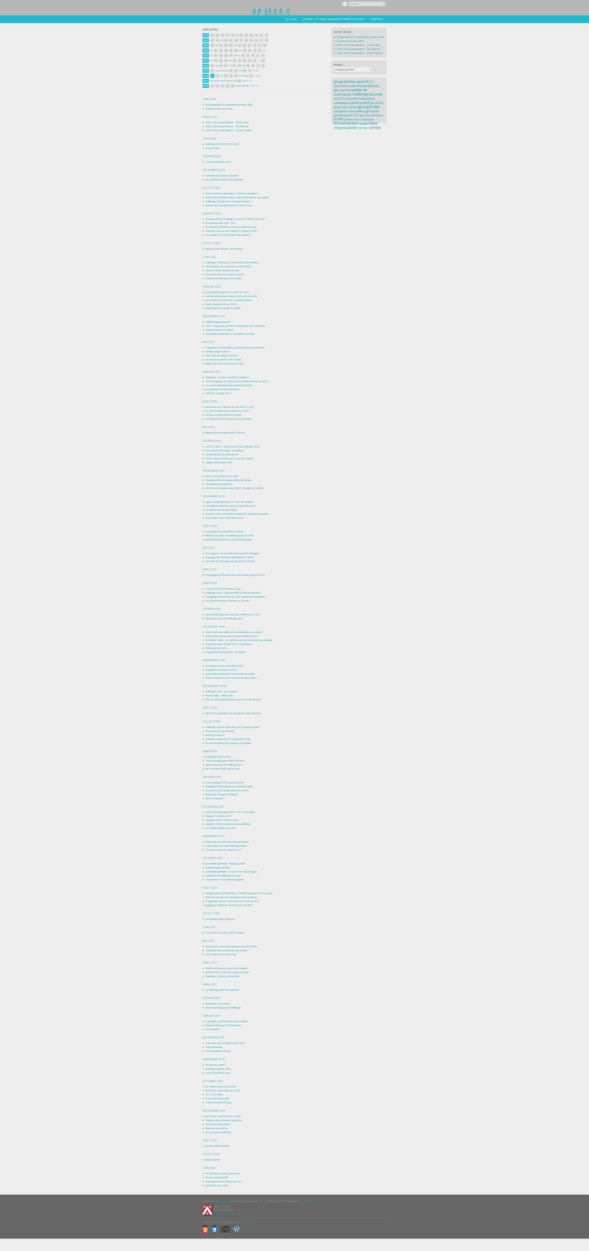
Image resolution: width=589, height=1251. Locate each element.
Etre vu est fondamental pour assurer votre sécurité (233, 699)
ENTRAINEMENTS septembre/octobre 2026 (229, 104)
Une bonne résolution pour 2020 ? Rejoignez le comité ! (235, 488)
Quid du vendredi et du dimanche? (223, 1025)
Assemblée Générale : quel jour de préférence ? (231, 505)
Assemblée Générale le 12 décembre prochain (230, 333)
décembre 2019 (213, 470)
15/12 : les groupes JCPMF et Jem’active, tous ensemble (235, 325)
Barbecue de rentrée (217, 1128)
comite (363, 128)
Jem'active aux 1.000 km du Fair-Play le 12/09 (229, 406)
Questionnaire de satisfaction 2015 (224, 1181)
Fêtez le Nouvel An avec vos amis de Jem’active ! (231, 677)
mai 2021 (208, 342)
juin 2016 (208, 1167)
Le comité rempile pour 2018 (221, 827)
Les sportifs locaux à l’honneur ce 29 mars (228, 600)
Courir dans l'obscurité (217, 1098)
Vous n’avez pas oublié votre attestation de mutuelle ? (234, 632)
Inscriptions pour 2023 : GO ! (221, 222)
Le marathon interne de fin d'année (224, 179)
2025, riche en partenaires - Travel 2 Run (227, 122)
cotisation (341, 111)
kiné (336, 98)
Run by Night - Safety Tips (219, 695)
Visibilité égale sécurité (218, 321)
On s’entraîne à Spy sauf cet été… (223, 768)
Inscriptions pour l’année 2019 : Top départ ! (229, 644)
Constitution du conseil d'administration (226, 845)
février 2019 (211, 608)
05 (230, 60)
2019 (205, 70)
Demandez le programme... (220, 484)
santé (354, 102)
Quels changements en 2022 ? (222, 304)
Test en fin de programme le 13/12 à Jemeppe (230, 811)
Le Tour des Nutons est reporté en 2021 (227, 410)
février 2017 (211, 998)
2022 (205, 55)
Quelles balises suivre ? (218, 351)
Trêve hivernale (214, 1047)
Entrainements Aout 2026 (219, 108)
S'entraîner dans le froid (218, 756)
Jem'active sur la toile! (217, 1185)
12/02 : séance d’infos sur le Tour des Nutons (230, 458)
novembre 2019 (213, 496)
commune (358, 85)
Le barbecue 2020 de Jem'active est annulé (228, 418)
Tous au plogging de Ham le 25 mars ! (226, 760)
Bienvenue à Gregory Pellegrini (222, 794)
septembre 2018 (214, 686)
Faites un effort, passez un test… (223, 270)
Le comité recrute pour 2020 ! (221, 509)
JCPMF (339, 119)
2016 (205, 85)
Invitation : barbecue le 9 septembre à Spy (228, 738)
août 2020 (210, 401)
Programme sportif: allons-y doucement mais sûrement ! (235, 347)
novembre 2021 (213, 316)
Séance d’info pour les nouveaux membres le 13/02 (233, 614)
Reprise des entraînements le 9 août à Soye (229, 205)
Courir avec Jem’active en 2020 (222, 476)
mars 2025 (209, 117)
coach (365, 102)
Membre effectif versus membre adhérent (228, 823)
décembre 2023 (213, 170)
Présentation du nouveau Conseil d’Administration (232, 636)
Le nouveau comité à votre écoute (224, 359)
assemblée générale (363, 111)
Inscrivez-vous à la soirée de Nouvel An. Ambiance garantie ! (237, 513)
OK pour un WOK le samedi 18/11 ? (224, 849)
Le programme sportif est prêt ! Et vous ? (228, 292)
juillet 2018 (211, 721)
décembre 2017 (213, 806)
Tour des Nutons (370, 115)
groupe (365, 107)
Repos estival (213, 1159)
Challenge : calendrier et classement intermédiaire (232, 262)
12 (264, 50)
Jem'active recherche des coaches (223, 1116)
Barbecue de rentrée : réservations (224, 248)
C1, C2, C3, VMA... (215, 1094)
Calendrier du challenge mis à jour (223, 875)
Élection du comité (215, 1064)
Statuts (224, 1201)
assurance (341, 86)
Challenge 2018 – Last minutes (222, 691)
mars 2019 (209, 583)
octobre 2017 (212, 858)
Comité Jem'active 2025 (218, 161)
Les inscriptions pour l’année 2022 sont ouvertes (231, 296)
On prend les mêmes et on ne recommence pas (231, 226)
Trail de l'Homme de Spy (218, 1102)
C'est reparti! (212, 1029)
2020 (205, 65)
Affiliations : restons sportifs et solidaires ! (228, 377)
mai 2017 (208, 940)
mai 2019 (208, 547)
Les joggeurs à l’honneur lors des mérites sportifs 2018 (235, 574)
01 (211, 50)
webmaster (245, 1221)
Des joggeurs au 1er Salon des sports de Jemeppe (232, 553)
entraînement (346, 123)
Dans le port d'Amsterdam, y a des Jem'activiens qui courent (237, 197)
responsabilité (345, 127)
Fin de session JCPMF (217, 1177)
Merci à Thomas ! (214, 798)
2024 (205, 45)
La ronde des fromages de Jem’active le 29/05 (230, 561)
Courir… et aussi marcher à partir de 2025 (333, 19)
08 (244, 65)
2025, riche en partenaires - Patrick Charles (228, 130)
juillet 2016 (211, 1154)
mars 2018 (209, 751)
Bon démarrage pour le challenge (223, 1007)
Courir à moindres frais (217, 1072)
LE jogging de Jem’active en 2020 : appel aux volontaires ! (236, 596)
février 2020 (211, 440)
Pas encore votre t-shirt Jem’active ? (225, 517)
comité (374, 127)
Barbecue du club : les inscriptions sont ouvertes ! (232, 897)
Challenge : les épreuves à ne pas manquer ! (229, 201)
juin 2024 (209, 138)
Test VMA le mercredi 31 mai (221, 954)
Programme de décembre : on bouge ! (226, 651)
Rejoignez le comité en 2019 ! (221, 669)
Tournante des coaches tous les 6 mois (226, 950)
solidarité (359, 89)
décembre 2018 (213, 626)
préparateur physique (359, 119)
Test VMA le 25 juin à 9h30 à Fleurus (225, 932)
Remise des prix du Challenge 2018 (224, 618)
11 (259, 60)
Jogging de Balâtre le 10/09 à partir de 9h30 (229, 905)
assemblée (368, 123)
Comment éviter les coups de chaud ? (225, 274)
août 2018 (209, 707)
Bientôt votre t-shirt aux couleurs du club (227, 972)
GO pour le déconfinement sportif (223, 414)
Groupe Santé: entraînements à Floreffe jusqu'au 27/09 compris (239, 893)
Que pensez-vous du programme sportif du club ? (232, 946)
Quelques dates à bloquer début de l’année (228, 480)
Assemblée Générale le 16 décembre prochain (230, 673)
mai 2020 (208, 427)
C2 (371, 81)
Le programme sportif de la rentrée (224, 531)
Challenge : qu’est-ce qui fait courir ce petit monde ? (233, 727)
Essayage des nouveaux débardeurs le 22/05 (230, 557)
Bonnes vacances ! (215, 734)
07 (240, 50)
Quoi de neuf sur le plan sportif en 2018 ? (227, 790)
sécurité (375, 94)
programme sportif (351, 81)
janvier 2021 (211, 371)
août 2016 (209, 1140)
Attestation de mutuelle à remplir (223, 308)
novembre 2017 (213, 836)
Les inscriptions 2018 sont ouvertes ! (225, 782)
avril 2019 (209, 569)
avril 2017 (209, 962)
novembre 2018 (213, 660)
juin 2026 (209, 99)
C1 (342, 98)
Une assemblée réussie (218, 1050)
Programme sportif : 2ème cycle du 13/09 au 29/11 (233, 901)
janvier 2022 (211, 286)
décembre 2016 (213, 1037)
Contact (377, 19)
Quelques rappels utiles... (219, 1068)
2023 (205, 50)
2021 (205, 60)
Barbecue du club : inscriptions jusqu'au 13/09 (230, 535)
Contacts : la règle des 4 (218, 393)
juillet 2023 (211, 187)
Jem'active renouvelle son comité (223, 1090)
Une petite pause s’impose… (221, 918)
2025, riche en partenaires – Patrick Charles (360, 52)
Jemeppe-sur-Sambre (225, 1213)
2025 (205, 40)
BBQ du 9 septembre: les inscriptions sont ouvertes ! (234, 713)
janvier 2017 (211, 1015)
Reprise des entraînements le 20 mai (225, 432)
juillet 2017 (211, 913)
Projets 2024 (213, 148)
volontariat (342, 94)
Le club (291, 19)
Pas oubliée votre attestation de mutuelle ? (228, 234)
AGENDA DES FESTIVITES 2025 (222, 144)
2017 (205, 80)
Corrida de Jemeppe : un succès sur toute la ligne (231, 871)
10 (244, 80)
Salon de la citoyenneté (218, 1124)
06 (237, 35)
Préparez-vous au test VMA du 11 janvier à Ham (231, 230)
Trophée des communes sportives (224, 1120)
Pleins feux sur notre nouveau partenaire (227, 841)
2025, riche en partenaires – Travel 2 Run (358, 44)
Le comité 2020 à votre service (222, 454)
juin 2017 (209, 927)
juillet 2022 (211, 243)
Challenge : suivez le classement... (223, 976)
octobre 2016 (212, 1081)
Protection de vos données (220, 730)
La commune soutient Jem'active (223, 389)
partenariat (343, 115)
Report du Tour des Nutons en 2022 (225, 363)
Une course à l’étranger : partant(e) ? (225, 450)
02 (217, 45)
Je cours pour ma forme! (218, 1132)
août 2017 (209, 887)
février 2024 (211, 156)
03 (222, 40)
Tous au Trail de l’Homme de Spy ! (224, 588)
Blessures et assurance (218, 1003)
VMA (376, 106)
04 (223, 70)
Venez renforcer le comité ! (220, 329)
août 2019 (209, 526)
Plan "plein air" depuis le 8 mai (221, 355)
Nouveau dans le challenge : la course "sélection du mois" (236, 218)
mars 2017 (209, 984)
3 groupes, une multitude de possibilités (227, 1021)
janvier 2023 (211, 213)
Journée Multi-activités (217, 1145)
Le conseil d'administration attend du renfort (229, 385)
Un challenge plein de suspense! (222, 989)
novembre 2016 (213, 1059)
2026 (205, 35)
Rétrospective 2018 (216, 648)
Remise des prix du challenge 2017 (224, 764)
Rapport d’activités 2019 (219, 462)
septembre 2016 (214, 1110)
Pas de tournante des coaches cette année (228, 742)
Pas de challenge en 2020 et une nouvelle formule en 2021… (237, 381)
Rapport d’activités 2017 (219, 815)
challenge (360, 94)
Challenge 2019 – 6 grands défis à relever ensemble (233, 592)
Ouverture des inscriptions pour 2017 (225, 1043)
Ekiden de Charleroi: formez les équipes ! (227, 968)
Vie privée (306, 1201)
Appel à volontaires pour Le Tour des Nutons (229, 501)
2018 (205, 75)
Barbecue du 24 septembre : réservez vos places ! (232, 193)
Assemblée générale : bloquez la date (225, 863)
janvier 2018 (211, 776)
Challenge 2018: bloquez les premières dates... (230, 786)
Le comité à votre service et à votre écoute (229, 300)
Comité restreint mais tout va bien (224, 278)
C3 (355, 115)
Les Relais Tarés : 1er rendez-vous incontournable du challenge (239, 640)
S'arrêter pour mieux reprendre (222, 175)
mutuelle (351, 98)
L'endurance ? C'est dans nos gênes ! (225, 879)
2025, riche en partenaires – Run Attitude (358, 48)
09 (247, 75)
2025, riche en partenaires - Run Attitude (227, 126)
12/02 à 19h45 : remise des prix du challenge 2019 (232, 446)
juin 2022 (209, 257)
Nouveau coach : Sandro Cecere (222, 819)
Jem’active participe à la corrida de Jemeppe (229, 539)
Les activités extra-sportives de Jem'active (228, 266)
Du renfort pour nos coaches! (221, 1086)
